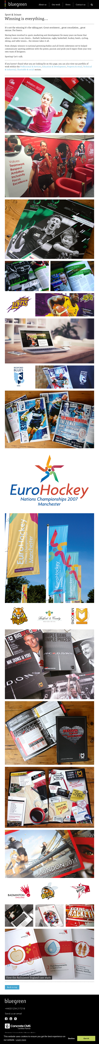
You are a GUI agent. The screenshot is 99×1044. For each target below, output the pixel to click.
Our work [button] (56, 4)
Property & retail (74, 66)
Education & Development (54, 66)
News (68, 4)
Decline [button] (71, 1038)
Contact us (80, 4)
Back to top (12, 987)
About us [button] (43, 4)
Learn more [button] (21, 1040)
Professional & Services (30, 66)
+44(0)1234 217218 (15, 1008)
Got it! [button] (86, 1038)
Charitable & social (25, 69)
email (19, 1013)
